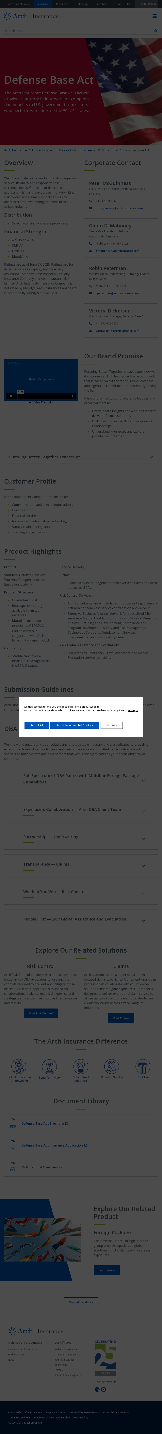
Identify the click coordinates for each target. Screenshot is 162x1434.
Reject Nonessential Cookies (74, 725)
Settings (111, 725)
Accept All (36, 725)
